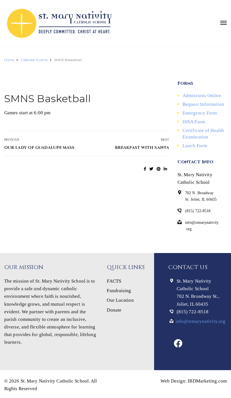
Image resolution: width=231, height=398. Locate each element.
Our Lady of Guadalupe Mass (39, 147)
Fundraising (119, 290)
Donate (114, 310)
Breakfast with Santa (142, 147)
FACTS (114, 281)
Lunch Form (195, 145)
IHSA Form (194, 121)
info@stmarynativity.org (199, 321)
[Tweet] (151, 169)
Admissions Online (202, 95)
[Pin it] (159, 169)
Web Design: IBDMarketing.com (194, 381)
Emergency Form (200, 113)
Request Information (203, 104)
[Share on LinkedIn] (165, 169)
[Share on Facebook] (145, 169)
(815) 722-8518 (192, 311)
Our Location (120, 300)
